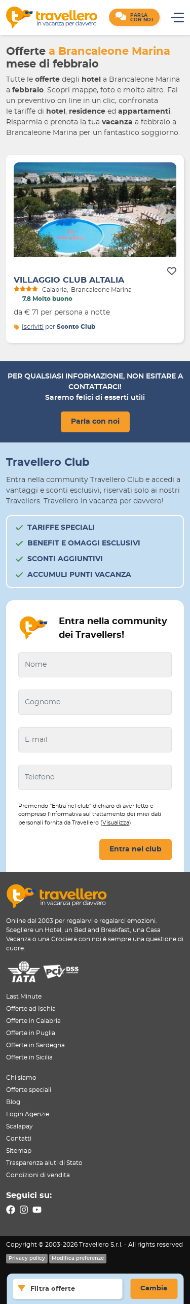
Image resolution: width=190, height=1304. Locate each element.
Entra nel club (135, 849)
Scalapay (19, 1126)
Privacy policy (27, 1258)
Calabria (54, 290)
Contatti (18, 1139)
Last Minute (24, 996)
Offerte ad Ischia (31, 1009)
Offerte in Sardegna (35, 1045)
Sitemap (18, 1151)
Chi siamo (21, 1078)
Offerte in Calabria (33, 1021)
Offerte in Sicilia (29, 1057)
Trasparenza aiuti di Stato (44, 1163)
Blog (13, 1102)
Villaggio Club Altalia (69, 280)
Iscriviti (33, 327)
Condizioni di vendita (38, 1175)
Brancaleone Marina (101, 290)
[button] (134, 17)
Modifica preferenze (78, 1258)
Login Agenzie (27, 1114)
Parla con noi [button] (95, 421)
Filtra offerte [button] (52, 1289)
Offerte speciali (28, 1090)
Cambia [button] (153, 1288)
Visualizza (115, 823)
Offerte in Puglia (30, 1033)
